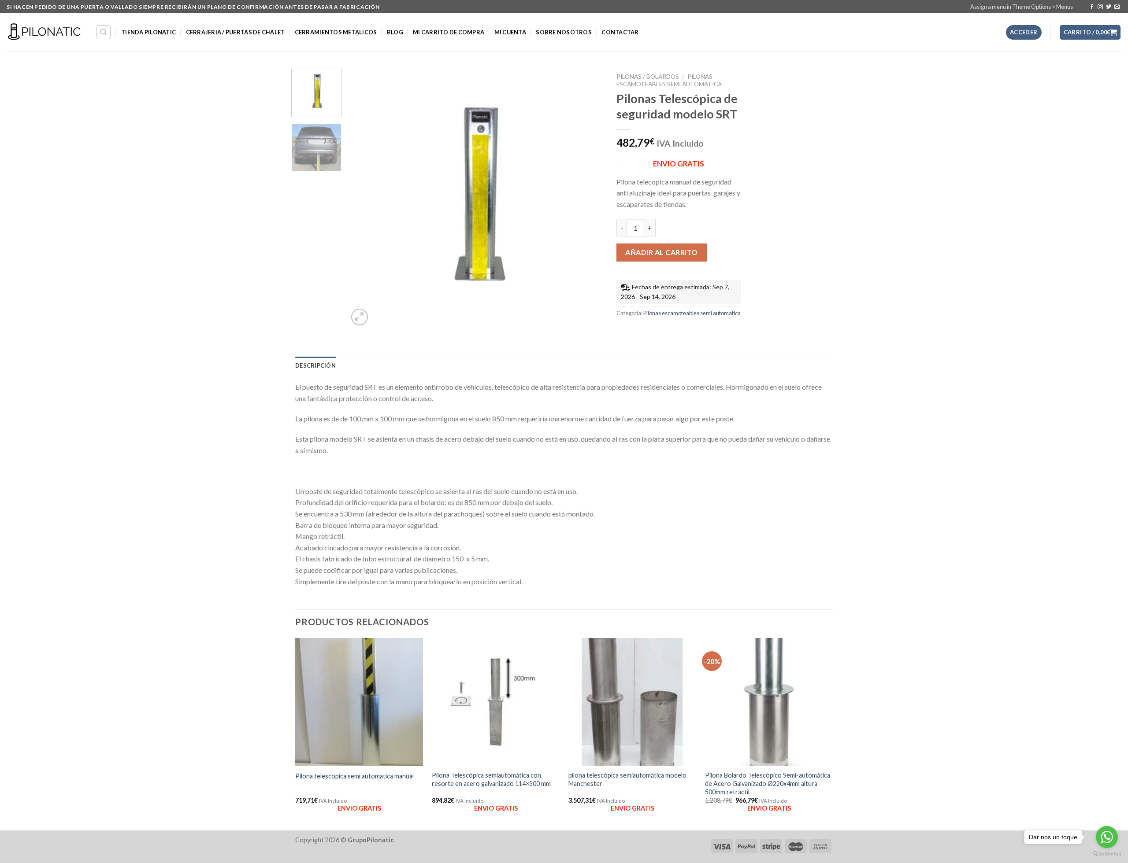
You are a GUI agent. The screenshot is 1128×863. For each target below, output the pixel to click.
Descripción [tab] (315, 365)
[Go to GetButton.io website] (1107, 854)
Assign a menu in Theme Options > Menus (1021, 6)
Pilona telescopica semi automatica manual (354, 776)
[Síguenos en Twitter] (1108, 7)
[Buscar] (103, 32)
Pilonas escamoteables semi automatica (669, 80)
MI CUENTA (510, 32)
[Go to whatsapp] (1107, 837)
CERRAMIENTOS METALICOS (336, 32)
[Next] (587, 199)
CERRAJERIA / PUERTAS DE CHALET (235, 32)
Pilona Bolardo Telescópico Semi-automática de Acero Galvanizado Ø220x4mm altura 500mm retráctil (767, 783)
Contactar (619, 32)
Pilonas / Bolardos (647, 76)
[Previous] (364, 199)
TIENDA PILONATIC (148, 32)
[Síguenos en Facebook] (1092, 7)
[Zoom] (359, 317)
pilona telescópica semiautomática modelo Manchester (627, 779)
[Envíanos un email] (1117, 7)
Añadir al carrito (661, 252)
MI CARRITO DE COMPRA (448, 32)
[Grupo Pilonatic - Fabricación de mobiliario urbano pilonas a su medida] (44, 32)
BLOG (395, 32)
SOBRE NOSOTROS (564, 32)
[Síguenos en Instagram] (1100, 7)
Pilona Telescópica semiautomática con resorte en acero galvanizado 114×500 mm (491, 779)
